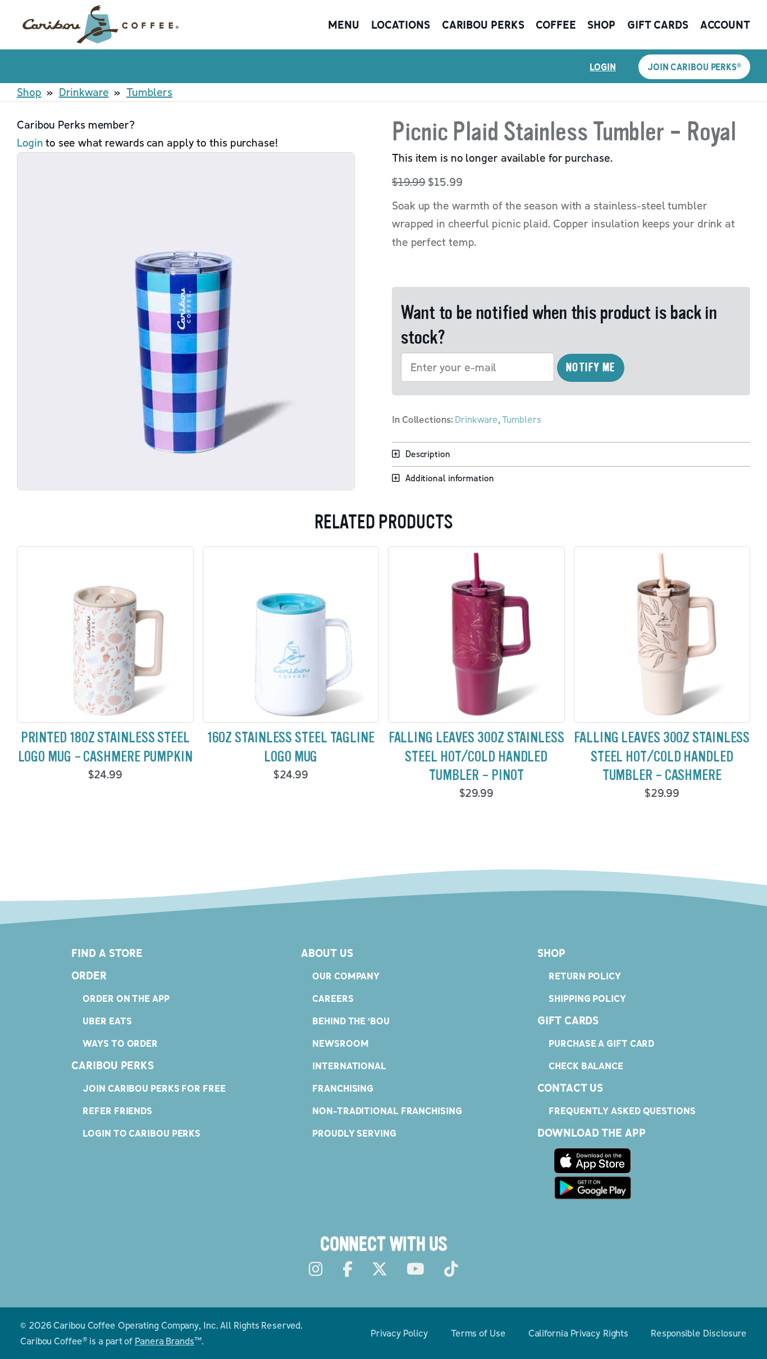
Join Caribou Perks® (694, 66)
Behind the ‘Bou (351, 1021)
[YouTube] (415, 1269)
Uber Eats (107, 1021)
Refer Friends (117, 1110)
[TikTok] (451, 1269)
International (349, 1065)
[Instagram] (316, 1269)
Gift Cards (657, 24)
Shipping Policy (587, 998)
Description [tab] (427, 453)
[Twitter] (379, 1269)
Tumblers (149, 92)
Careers (332, 998)
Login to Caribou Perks (141, 1133)
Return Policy (585, 976)
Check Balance (586, 1065)
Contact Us (570, 1088)
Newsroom (340, 1043)
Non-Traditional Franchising (387, 1110)
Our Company (346, 976)
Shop (601, 24)
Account (725, 24)
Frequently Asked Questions (622, 1110)
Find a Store (107, 953)
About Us (327, 953)
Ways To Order (120, 1043)
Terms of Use (478, 1333)
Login (603, 66)
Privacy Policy (399, 1333)
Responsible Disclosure (699, 1333)
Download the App (591, 1132)
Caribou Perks (483, 24)
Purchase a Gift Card (601, 1043)
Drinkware (84, 92)
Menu (343, 24)
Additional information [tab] (449, 478)
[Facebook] (348, 1269)
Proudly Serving (354, 1133)
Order (89, 975)
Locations (400, 24)
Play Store (592, 1188)
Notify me (590, 367)
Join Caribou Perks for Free (154, 1088)
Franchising (342, 1088)
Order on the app (126, 998)
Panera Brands (164, 1341)
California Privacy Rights (578, 1333)
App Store (592, 1161)
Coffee (556, 24)
